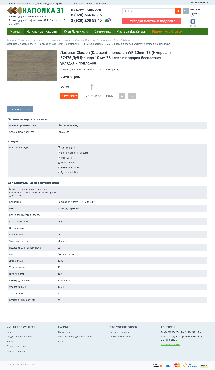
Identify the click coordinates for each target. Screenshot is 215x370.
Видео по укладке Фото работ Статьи (52, 3)
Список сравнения (16, 350)
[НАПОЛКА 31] (35, 10)
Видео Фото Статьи (167, 31)
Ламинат (66, 40)
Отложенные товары (18, 346)
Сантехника (102, 31)
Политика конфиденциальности (75, 336)
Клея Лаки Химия (76, 31)
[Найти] (178, 11)
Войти (10, 331)
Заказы (10, 341)
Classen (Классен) (85, 40)
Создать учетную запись (19, 336)
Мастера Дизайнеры (131, 31)
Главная (15, 31)
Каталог (24, 40)
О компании (64, 331)
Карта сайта (64, 341)
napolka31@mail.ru (16, 23)
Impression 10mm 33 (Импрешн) (117, 40)
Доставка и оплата (83, 3)
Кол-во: (64, 86)
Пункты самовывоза (120, 336)
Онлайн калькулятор (19, 3)
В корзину (69, 96)
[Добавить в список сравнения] (132, 96)
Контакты (101, 3)
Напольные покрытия (43, 31)
